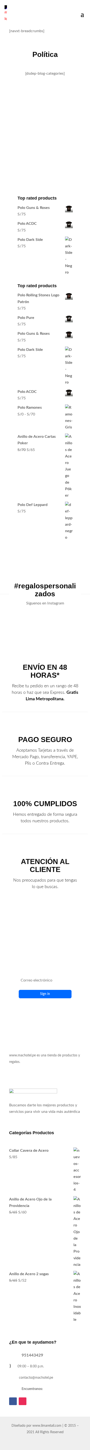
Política (49, 125)
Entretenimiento (27, 125)
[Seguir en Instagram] (22, 1401)
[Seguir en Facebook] (13, 1401)
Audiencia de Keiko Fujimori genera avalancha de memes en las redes (44, 102)
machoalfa (29, 118)
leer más (21, 159)
